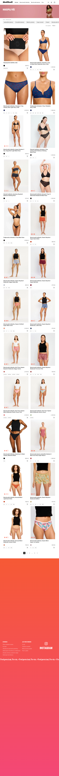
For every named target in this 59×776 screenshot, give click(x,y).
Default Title (6, 68)
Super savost (40, 22)
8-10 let (18, 374)
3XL (31, 287)
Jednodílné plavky (8, 22)
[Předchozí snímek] (32, 44)
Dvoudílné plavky (19, 22)
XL (37, 69)
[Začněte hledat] (48, 2)
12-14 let (5, 374)
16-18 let (9, 374)
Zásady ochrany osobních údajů (10, 653)
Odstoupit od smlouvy (8, 655)
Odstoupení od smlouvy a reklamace (11, 650)
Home (4, 19)
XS (30, 69)
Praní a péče (25, 650)
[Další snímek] (54, 44)
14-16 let (13, 374)
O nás (23, 644)
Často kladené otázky (8, 644)
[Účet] (51, 2)
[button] (54, 25)
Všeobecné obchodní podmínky (10, 648)
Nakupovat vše (8, 19)
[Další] (37, 553)
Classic (47, 22)
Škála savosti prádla (27, 648)
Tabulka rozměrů (26, 646)
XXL (40, 69)
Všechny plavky (30, 22)
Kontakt (5, 646)
